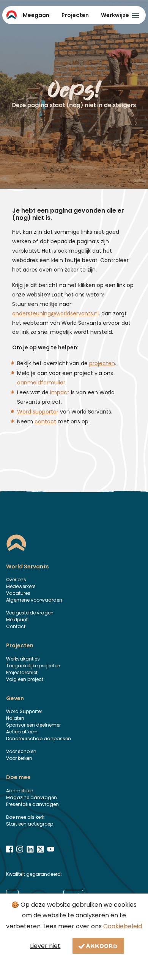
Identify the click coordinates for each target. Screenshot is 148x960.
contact (45, 421)
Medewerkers (21, 586)
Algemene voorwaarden (34, 600)
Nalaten (15, 718)
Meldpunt (17, 619)
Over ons (16, 579)
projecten (102, 363)
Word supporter (37, 411)
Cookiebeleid (122, 926)
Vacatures (18, 593)
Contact (15, 626)
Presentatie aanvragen (32, 804)
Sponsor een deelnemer (33, 725)
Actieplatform (22, 731)
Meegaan (36, 15)
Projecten (75, 15)
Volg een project (24, 679)
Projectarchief (22, 672)
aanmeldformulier (41, 382)
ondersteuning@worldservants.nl (55, 313)
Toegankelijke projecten (33, 665)
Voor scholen (21, 751)
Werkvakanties (23, 659)
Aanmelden (19, 790)
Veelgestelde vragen (30, 613)
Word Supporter (24, 711)
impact (59, 392)
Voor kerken (19, 758)
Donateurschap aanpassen (38, 738)
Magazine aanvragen (31, 797)
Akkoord (102, 946)
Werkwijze (115, 15)
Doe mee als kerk (25, 817)
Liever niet (45, 945)
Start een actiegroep (29, 824)
